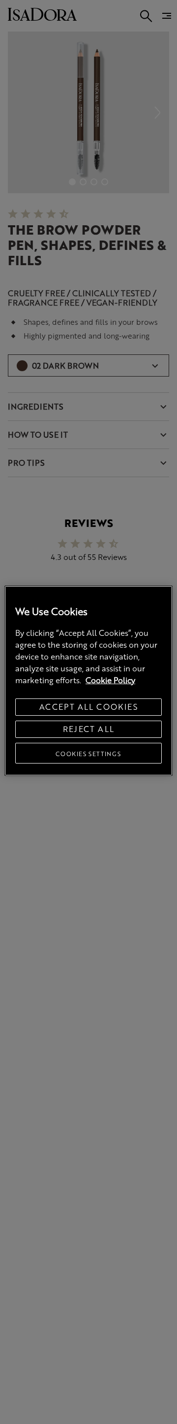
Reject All (89, 729)
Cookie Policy (110, 680)
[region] (88, 681)
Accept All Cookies (88, 706)
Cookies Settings (88, 754)
